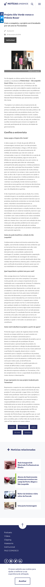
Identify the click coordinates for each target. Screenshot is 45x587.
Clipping (7, 539)
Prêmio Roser (23, 427)
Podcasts (8, 532)
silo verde (17, 432)
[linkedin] (20, 560)
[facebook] (6, 560)
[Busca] (32, 4)
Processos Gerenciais (31, 95)
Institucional (10, 40)
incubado (12, 427)
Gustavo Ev (10, 31)
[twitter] (16, 560)
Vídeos (7, 536)
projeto (33, 427)
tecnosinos (27, 432)
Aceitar (22, 581)
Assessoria (8, 543)
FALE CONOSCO (11, 550)
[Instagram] (11, 560)
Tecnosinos (8, 85)
